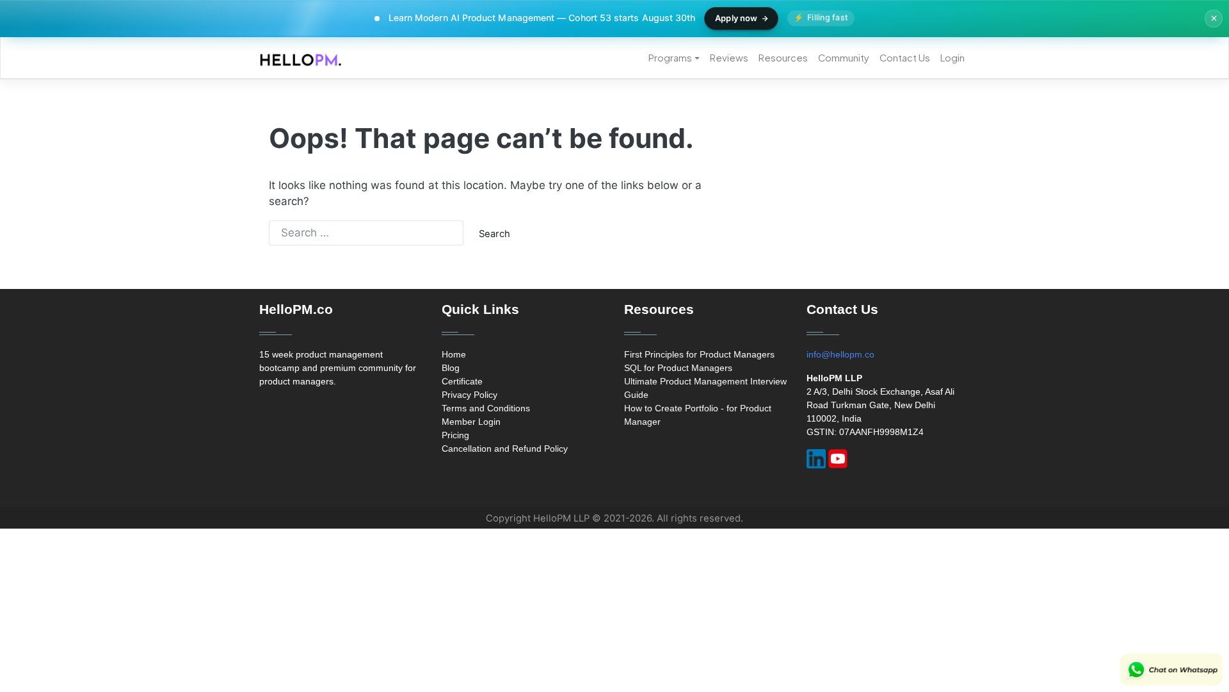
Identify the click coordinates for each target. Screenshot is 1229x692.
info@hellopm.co (840, 354)
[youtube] (837, 458)
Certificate (462, 381)
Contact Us (905, 57)
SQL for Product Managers (678, 368)
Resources (783, 57)
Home (454, 354)
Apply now (736, 18)
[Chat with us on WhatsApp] (1171, 670)
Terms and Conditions (486, 408)
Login (952, 57)
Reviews (729, 57)
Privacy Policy (469, 395)
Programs (670, 57)
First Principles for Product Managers (699, 354)
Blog (451, 368)
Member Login (471, 421)
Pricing (455, 435)
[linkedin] (816, 458)
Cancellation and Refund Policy (505, 448)
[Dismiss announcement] (1214, 19)
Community (843, 57)
